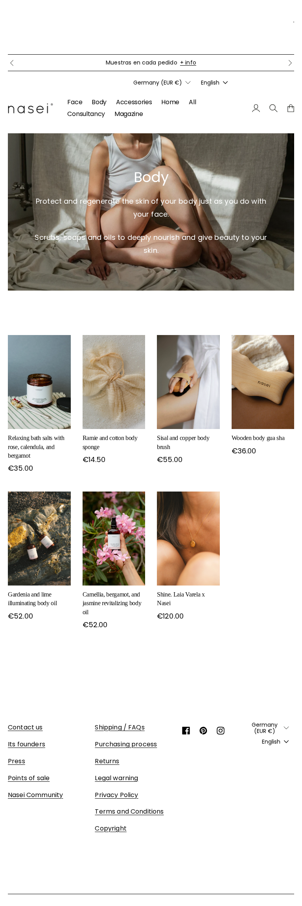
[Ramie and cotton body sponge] (114, 382)
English (210, 83)
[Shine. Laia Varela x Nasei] (188, 539)
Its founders (26, 744)
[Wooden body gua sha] (263, 382)
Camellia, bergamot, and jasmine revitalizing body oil (112, 603)
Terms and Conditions (129, 811)
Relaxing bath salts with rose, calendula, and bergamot (36, 447)
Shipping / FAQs (119, 727)
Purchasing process (126, 744)
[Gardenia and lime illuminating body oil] (39, 539)
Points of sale (29, 778)
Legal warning (116, 778)
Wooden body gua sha (258, 438)
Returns (107, 761)
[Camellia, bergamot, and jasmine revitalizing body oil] (114, 539)
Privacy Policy (116, 794)
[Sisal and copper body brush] (188, 382)
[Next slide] (290, 63)
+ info (188, 62)
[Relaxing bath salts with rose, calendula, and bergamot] (39, 382)
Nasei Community (35, 794)
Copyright (110, 828)
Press (16, 761)
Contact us (25, 727)
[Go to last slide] (11, 63)
